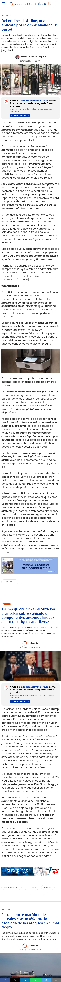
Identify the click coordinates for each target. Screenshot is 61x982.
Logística (6, 604)
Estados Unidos (11, 887)
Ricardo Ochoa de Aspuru (33, 57)
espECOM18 (9, 581)
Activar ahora (19, 115)
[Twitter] (15, 980)
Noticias (6, 16)
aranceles (31, 887)
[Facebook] (5, 980)
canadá (48, 887)
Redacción (33, 643)
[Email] (56, 980)
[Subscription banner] (30, 878)
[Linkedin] (25, 980)
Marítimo (6, 909)
